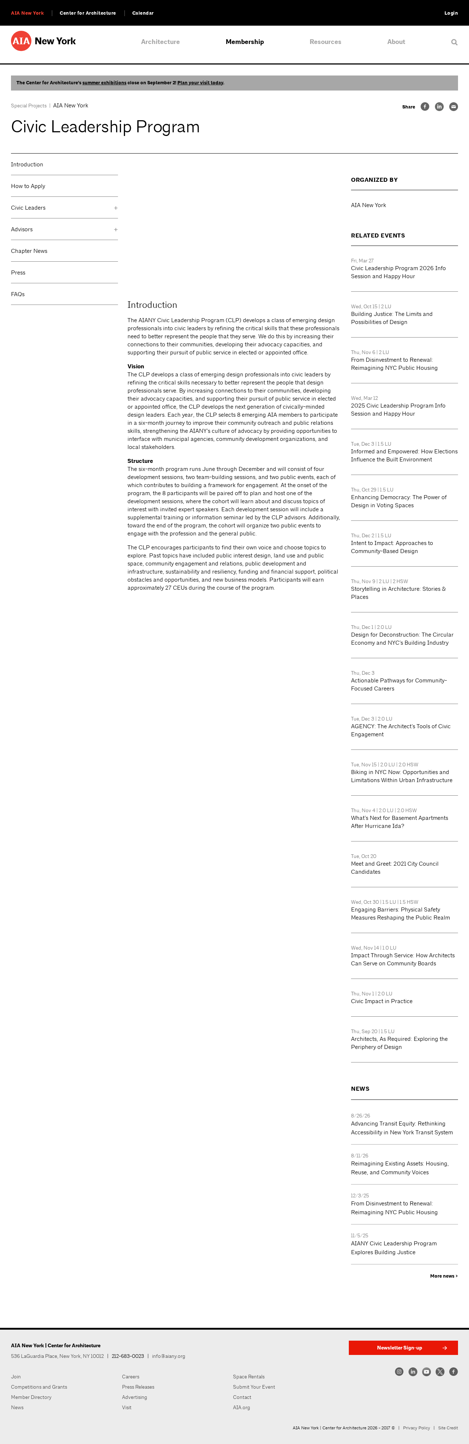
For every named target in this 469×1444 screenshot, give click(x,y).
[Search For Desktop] (454, 42)
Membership (245, 41)
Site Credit (448, 1428)
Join (16, 1376)
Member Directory (31, 1397)
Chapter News (29, 250)
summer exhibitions (104, 83)
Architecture (160, 41)
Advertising (134, 1397)
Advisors (22, 229)
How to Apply (28, 186)
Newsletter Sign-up (399, 1347)
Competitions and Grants (39, 1387)
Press (18, 272)
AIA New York (27, 13)
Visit (127, 1407)
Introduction (27, 164)
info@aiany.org (168, 1356)
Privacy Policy (416, 1428)
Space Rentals (249, 1376)
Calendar (143, 13)
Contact (242, 1397)
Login (451, 13)
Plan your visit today (200, 83)
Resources (325, 41)
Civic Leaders (28, 207)
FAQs (18, 294)
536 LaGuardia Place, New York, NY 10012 (57, 1356)
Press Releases (138, 1387)
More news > (444, 1276)
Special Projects (29, 105)
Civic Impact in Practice (382, 1001)
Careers (130, 1376)
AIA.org (241, 1407)
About (396, 41)
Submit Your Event (254, 1387)
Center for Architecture (88, 13)
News (17, 1407)
